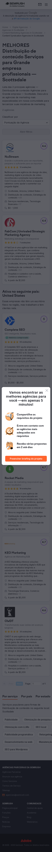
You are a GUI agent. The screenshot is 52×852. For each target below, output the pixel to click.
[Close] (46, 390)
